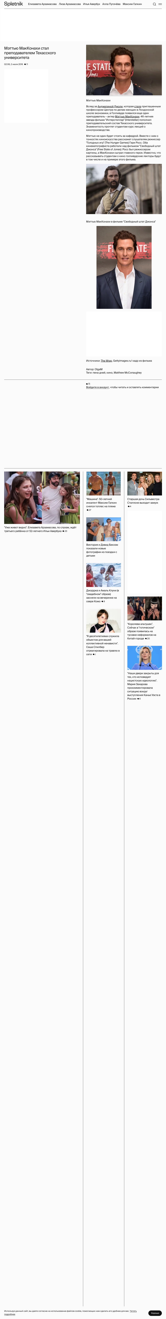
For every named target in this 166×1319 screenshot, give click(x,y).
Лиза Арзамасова (70, 4)
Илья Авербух (91, 4)
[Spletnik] (13, 4)
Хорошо (155, 1313)
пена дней (99, 372)
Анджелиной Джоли (110, 106)
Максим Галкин (132, 4)
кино (110, 372)
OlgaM (98, 369)
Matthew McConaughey (127, 372)
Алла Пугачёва (111, 4)
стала (137, 106)
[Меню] (160, 4)
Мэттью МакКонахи (127, 116)
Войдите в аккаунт (97, 387)
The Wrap (106, 361)
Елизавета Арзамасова (42, 4)
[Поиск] (154, 4)
